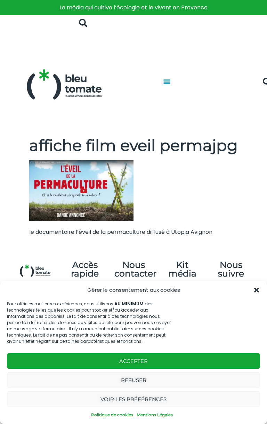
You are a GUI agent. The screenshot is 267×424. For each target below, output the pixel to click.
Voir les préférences (133, 399)
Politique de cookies (112, 414)
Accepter (133, 361)
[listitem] (133, 7)
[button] (256, 290)
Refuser (133, 380)
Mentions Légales (155, 414)
